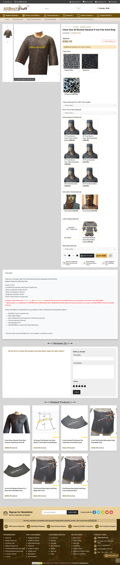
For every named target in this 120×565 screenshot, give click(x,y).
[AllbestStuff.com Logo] (16, 8)
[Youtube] (107, 512)
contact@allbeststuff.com (105, 549)
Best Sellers (32, 554)
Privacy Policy (77, 548)
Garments (69, 15)
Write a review (86, 27)
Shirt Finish (67, 51)
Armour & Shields (33, 540)
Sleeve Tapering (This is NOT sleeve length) (76, 102)
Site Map (53, 543)
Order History (77, 540)
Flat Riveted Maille (50, 19)
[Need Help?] (110, 255)
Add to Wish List (110, 41)
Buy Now (102, 255)
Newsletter (76, 546)
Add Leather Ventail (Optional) (71, 192)
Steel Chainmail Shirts (34, 19)
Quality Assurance (11, 540)
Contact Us (54, 538)
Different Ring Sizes (11, 546)
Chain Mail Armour (34, 543)
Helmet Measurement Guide (14, 551)
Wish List (76, 543)
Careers (7, 556)
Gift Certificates (55, 546)
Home (7, 19)
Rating (76, 381)
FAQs (52, 554)
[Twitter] (98, 512)
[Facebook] (94, 512)
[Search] (78, 9)
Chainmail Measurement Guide (15, 548)
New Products (32, 556)
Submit (76, 392)
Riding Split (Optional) (69, 246)
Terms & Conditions (79, 554)
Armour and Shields (32, 15)
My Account (77, 538)
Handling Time (10, 543)
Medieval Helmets (11, 15)
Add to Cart (88, 255)
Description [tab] (9, 273)
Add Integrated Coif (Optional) (71, 117)
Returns (53, 540)
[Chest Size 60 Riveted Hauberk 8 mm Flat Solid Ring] (7, 33)
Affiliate (53, 548)
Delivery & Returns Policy (81, 551)
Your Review (78, 363)
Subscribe (72, 512)
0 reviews (76, 27)
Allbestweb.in (84, 563)
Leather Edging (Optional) (70, 219)
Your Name (77, 355)
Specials (53, 551)
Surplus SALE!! (105, 15)
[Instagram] (103, 512)
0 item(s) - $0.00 (104, 8)
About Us (8, 538)
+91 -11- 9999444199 (104, 545)
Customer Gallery (10, 554)
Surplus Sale (32, 551)
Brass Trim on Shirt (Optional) (71, 109)
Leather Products (86, 15)
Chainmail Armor (53, 15)
